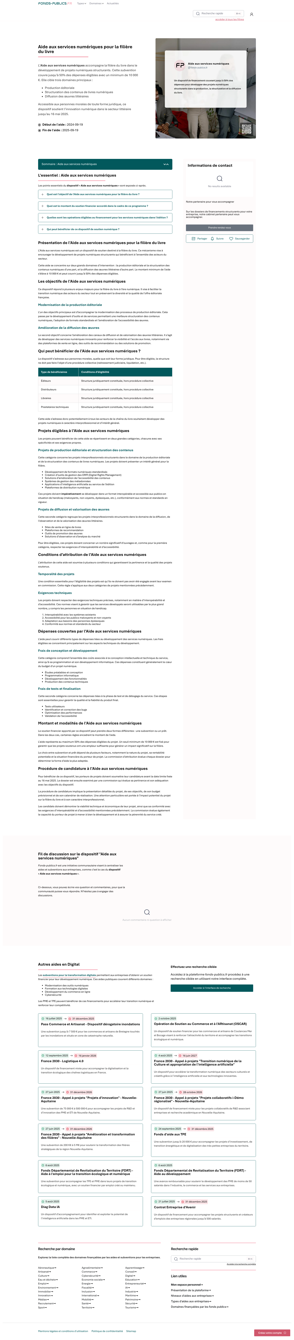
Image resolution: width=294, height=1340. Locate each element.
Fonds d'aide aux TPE (170, 1134)
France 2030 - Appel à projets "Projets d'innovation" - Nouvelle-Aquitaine (89, 1099)
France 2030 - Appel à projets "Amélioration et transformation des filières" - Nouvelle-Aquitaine (88, 1136)
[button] (251, 14)
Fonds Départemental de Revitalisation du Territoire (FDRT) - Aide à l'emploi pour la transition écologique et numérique (87, 1172)
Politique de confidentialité (107, 1331)
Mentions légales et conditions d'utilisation (63, 1331)
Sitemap (131, 1331)
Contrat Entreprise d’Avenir (175, 1207)
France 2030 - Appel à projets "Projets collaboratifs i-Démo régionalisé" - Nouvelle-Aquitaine (199, 1099)
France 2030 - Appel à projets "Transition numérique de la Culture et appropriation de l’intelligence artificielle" (197, 1063)
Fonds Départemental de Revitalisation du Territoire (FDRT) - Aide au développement (200, 1172)
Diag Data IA (50, 1207)
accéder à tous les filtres (229, 19)
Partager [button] (202, 238)
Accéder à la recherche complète (241, 1264)
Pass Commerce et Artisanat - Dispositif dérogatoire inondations (90, 1024)
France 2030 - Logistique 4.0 (62, 1061)
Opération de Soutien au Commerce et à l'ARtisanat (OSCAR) (200, 1024)
